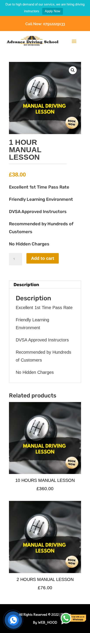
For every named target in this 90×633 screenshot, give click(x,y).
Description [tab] (26, 284)
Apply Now (52, 11)
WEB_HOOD (47, 622)
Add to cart (42, 258)
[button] (73, 70)
